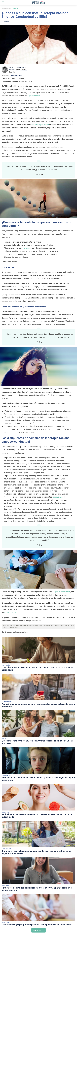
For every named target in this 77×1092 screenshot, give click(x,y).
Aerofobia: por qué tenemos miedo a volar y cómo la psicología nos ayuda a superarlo (38, 778)
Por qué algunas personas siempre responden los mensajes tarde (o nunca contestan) (38, 705)
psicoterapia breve (40, 125)
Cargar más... (38, 930)
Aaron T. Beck (10, 613)
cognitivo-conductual (61, 592)
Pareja (4, 738)
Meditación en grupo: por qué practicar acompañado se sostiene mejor (36, 924)
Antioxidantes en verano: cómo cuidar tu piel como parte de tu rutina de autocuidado (37, 815)
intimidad (27, 248)
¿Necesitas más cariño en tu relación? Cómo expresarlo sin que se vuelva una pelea (37, 742)
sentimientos (58, 497)
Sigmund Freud (33, 96)
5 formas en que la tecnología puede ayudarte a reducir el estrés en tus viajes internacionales (36, 852)
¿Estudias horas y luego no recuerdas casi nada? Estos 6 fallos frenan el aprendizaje (37, 668)
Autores (15, 8)
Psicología (6, 665)
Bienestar (5, 812)
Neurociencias (6, 8)
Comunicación (7, 702)
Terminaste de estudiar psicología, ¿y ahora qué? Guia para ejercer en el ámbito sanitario (37, 889)
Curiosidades (6, 775)
